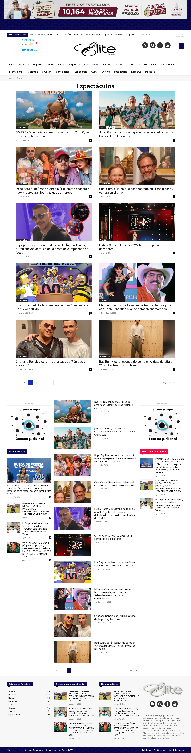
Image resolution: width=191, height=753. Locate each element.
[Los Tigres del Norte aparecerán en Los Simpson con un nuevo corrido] (54, 282)
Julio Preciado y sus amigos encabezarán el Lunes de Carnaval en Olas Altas (115, 431)
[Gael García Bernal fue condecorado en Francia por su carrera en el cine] (137, 166)
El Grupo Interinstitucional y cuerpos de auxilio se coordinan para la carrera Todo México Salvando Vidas (36, 528)
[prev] (178, 35)
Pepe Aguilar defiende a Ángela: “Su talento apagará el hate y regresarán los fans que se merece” (53, 190)
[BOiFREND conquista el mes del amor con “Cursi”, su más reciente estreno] (54, 110)
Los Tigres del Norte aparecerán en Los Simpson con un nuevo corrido (114, 564)
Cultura (102, 127)
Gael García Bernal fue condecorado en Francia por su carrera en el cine (114, 483)
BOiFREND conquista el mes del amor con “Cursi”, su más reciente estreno (113, 404)
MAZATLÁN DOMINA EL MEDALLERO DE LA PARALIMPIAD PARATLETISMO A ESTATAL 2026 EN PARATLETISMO (82, 696)
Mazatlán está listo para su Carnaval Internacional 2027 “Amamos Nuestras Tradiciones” (70, 34)
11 (49, 382)
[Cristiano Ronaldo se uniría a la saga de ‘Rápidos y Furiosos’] (54, 339)
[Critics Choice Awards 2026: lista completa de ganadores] (137, 222)
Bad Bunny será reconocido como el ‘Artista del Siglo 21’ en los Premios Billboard (135, 363)
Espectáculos (22, 127)
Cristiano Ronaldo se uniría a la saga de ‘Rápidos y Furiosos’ (115, 617)
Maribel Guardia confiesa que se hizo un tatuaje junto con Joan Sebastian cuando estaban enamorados (135, 307)
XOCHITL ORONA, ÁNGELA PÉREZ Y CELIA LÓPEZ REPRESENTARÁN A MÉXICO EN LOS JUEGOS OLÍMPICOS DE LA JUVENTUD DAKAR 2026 (36, 550)
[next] (182, 35)
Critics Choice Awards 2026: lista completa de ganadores (113, 537)
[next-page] (55, 382)
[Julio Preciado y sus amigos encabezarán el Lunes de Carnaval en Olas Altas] (137, 110)
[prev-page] (18, 382)
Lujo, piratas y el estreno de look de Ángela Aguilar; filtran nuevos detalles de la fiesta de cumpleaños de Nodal (52, 248)
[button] (181, 46)
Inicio (9, 78)
